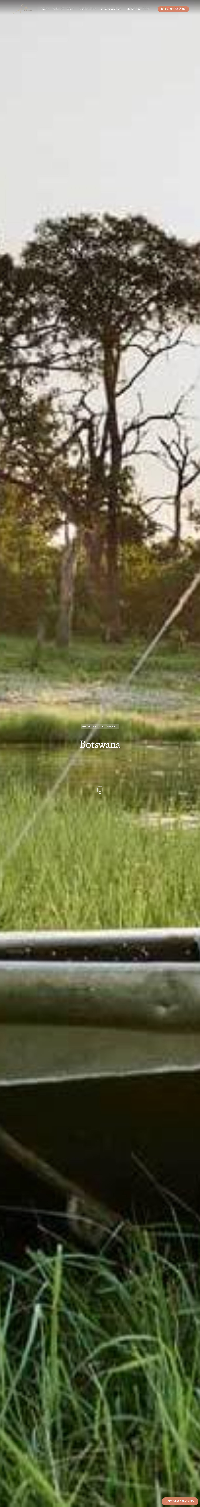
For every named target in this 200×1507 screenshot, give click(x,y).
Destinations (86, 9)
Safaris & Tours (62, 9)
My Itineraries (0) (136, 9)
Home (44, 9)
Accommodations (111, 9)
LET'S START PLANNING (173, 8)
